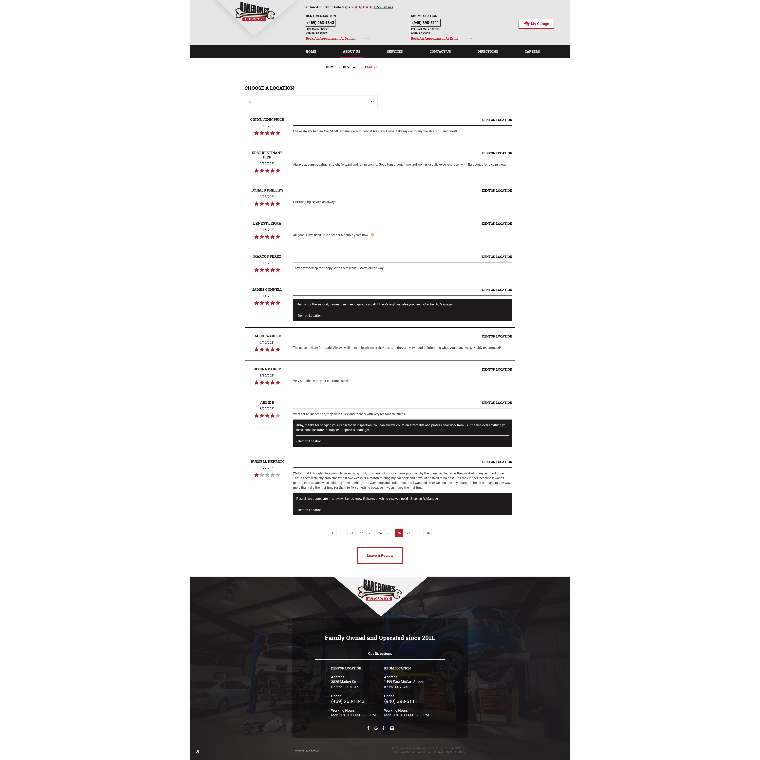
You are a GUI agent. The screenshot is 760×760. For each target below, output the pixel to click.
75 (389, 533)
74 (380, 533)
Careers (532, 51)
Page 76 (371, 67)
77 (408, 533)
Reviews (350, 67)
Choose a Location (269, 88)
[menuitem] (311, 51)
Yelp (384, 728)
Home (311, 51)
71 (351, 533)
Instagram (392, 728)
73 (370, 533)
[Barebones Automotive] (255, 11)
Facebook (368, 728)
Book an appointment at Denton (330, 38)
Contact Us (440, 51)
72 (361, 533)
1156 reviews (383, 7)
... (342, 533)
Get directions (380, 653)
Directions (488, 51)
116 (427, 533)
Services (395, 51)
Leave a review (380, 555)
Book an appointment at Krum (434, 38)
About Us (351, 51)
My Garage (540, 23)
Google (376, 728)
